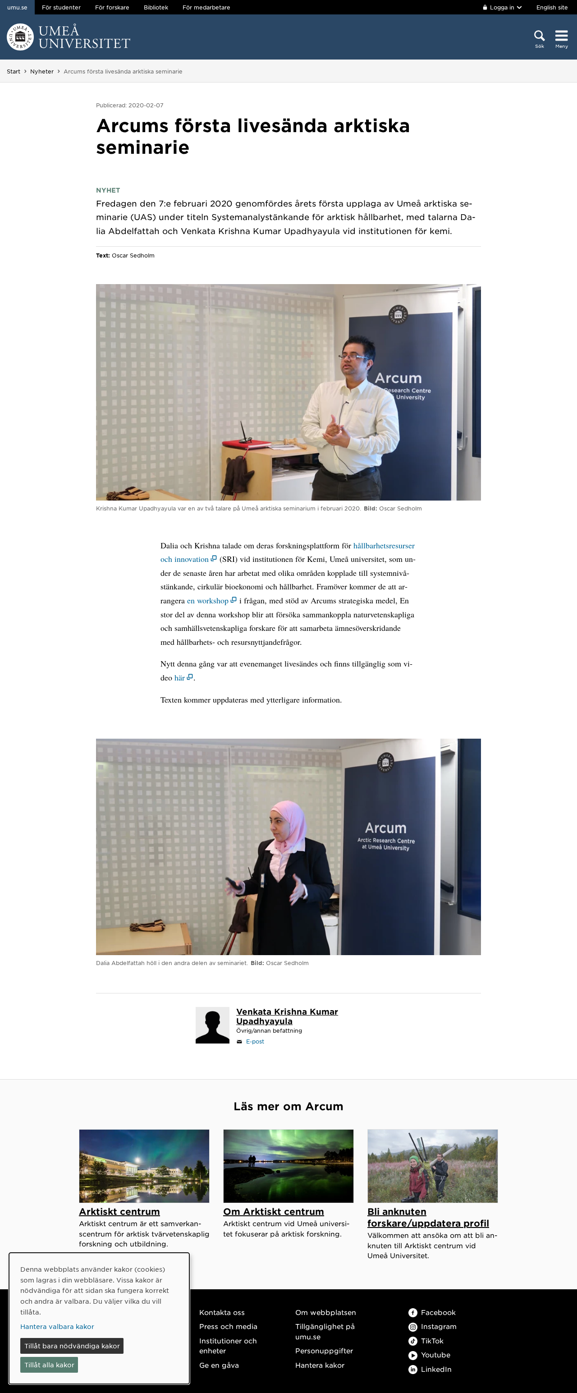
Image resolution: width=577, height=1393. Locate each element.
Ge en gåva (219, 1365)
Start (13, 71)
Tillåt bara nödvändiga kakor (72, 1346)
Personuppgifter (324, 1350)
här (179, 677)
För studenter (61, 7)
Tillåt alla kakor (49, 1365)
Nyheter (42, 71)
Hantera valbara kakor (57, 1326)
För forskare (112, 7)
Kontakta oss (222, 1312)
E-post (255, 1041)
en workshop (208, 600)
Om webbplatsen (325, 1312)
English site (552, 7)
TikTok (432, 1340)
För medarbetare (206, 7)
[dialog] (99, 1318)
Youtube (435, 1354)
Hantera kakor (319, 1365)
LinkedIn (436, 1369)
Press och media (228, 1326)
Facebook (438, 1312)
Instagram (439, 1326)
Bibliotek (156, 7)
